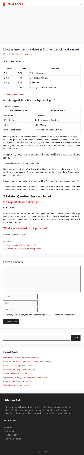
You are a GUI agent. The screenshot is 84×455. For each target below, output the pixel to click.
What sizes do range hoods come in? (19, 369)
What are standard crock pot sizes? (25, 228)
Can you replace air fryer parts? (17, 381)
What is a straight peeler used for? (18, 365)
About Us (8, 427)
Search (75, 338)
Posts (8, 241)
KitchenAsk (15, 3)
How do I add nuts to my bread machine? (21, 358)
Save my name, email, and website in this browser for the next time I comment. (40, 315)
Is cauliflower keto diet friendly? (17, 373)
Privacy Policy (10, 435)
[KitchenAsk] (4, 4)
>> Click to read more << (13, 94)
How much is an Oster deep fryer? (21, 245)
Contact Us (9, 431)
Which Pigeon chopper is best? (16, 385)
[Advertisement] (42, 24)
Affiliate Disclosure (12, 439)
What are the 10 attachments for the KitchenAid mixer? (27, 361)
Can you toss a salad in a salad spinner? (23, 248)
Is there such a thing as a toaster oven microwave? (25, 377)
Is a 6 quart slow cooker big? (21, 202)
